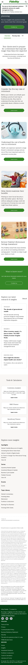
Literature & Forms (6, 658)
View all (24, 298)
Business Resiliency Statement (9, 632)
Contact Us (13, 609)
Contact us (14, 27)
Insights (3, 648)
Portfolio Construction (7, 501)
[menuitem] (2, 2)
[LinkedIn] (2, 618)
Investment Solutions (7, 650)
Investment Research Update (9, 470)
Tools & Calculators (6, 655)
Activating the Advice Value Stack (10, 450)
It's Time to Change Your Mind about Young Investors (13, 456)
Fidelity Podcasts (6, 475)
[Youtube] (7, 618)
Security (3, 635)
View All (3, 460)
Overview (7, 36)
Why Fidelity (4, 609)
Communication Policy (7, 629)
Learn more (14, 110)
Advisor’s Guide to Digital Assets (10, 453)
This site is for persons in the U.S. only (12, 637)
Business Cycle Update (7, 472)
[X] (11, 618)
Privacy (3, 627)
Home (3, 645)
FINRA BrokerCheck (7, 640)
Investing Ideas (5, 496)
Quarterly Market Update (8, 467)
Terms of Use (5, 624)
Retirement (4, 499)
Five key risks (16, 36)
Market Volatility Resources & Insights (11, 448)
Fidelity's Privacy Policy (7, 615)
